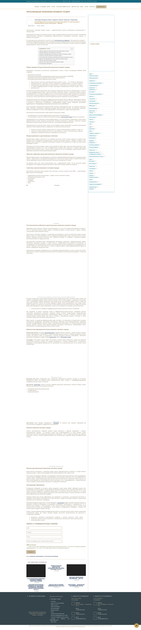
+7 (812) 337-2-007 (66, 1)
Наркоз (90, 179)
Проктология (92, 166)
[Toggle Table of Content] (71, 49)
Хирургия (91, 175)
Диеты (90, 130)
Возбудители (92, 142)
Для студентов (92, 163)
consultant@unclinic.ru (81, 618)
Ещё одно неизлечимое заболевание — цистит (76, 578)
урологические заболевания (51, 556)
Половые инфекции (93, 147)
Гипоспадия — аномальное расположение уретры (76, 585)
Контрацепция (92, 101)
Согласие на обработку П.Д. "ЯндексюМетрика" (59, 619)
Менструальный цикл (94, 103)
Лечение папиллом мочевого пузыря (48, 60)
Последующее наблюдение (46, 63)
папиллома (32, 556)
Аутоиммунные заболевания (95, 83)
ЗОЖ (90, 126)
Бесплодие (91, 91)
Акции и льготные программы (57, 603)
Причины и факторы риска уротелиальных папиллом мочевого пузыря (55, 54)
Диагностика (92, 110)
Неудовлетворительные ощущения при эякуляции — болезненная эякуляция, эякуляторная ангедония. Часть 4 (36, 587)
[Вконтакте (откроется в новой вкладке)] (112, 1)
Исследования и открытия (95, 154)
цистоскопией (60, 502)
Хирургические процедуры (95, 184)
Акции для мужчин (93, 77)
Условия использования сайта (57, 613)
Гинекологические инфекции (95, 94)
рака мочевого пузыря (66, 116)
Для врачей (91, 161)
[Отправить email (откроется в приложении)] (114, 1)
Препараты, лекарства (94, 133)
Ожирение (91, 188)
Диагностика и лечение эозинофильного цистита (56, 585)
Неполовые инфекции (94, 144)
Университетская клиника (70, 3)
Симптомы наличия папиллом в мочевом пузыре (50, 55)
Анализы (91, 112)
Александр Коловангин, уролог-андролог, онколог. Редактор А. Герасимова (56, 20)
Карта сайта (53, 621)
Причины (91, 119)
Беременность (92, 89)
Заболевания (92, 98)
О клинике (53, 601)
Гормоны (91, 96)
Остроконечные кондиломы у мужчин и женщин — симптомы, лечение (36, 580)
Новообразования (93, 181)
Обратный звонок (55, 610)
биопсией (56, 422)
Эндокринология (92, 186)
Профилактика (92, 135)
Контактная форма (55, 608)
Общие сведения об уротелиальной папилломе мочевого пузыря (54, 51)
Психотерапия (92, 168)
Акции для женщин (93, 75)
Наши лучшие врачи (55, 606)
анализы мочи (52, 337)
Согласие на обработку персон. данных (59, 617)
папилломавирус (40, 556)
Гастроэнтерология (93, 85)
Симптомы (91, 121)
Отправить (31, 552)
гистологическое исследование (62, 40)
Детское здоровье (93, 108)
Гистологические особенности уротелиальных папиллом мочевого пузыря (56, 57)
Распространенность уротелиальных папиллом (50, 52)
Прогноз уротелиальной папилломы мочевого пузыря (52, 61)
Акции (90, 73)
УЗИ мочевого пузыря (66, 337)
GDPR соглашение (31, 544)
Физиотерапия (92, 137)
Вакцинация (91, 128)
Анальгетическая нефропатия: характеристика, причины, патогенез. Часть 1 (56, 567)
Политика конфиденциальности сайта (59, 615)
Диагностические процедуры (95, 114)
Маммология (92, 149)
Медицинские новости (94, 152)
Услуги (52, 611)
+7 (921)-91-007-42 (75, 1)
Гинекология (92, 87)
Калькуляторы (92, 117)
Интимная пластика (93, 177)
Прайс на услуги (54, 604)
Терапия (91, 170)
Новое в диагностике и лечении (96, 156)
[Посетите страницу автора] (29, 22)
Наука (90, 159)
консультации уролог (50, 332)
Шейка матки (92, 105)
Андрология (92, 80)
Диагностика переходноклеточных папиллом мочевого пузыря (53, 58)
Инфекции (91, 140)
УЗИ (90, 124)
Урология (91, 173)
